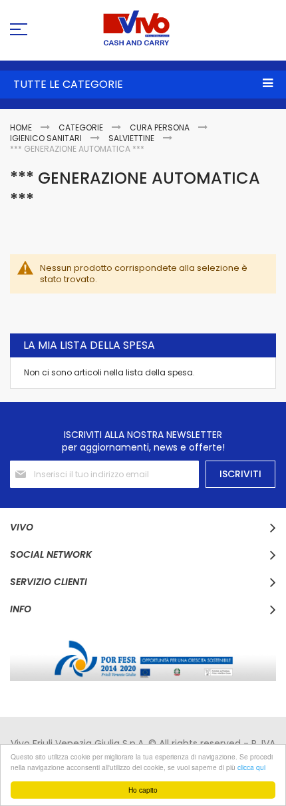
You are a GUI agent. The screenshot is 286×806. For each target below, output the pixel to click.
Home (22, 127)
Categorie (82, 127)
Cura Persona (161, 127)
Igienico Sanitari (47, 138)
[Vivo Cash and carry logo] (143, 28)
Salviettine (132, 138)
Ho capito (143, 790)
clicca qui (251, 767)
